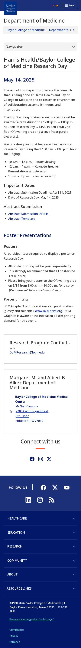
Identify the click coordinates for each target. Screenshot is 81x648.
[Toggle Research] (74, 547)
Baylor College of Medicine (26, 30)
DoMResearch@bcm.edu (27, 352)
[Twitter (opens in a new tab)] (49, 459)
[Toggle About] (74, 575)
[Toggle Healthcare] (74, 519)
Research (14, 546)
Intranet (14, 642)
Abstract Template (21, 219)
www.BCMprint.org (48, 311)
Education (16, 532)
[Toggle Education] (74, 532)
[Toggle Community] (74, 561)
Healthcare (17, 518)
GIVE (55, 5)
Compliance (16, 629)
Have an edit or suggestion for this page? (31, 619)
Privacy (13, 635)
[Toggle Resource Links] (74, 589)
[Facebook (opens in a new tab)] (32, 459)
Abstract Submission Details (28, 214)
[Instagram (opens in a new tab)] (40, 459)
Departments (58, 30)
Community (17, 560)
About (12, 574)
